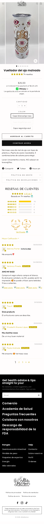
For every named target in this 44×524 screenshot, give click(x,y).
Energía (5, 461)
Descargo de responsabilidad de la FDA (19, 429)
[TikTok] (26, 502)
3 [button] (22, 362)
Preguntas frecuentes (19, 414)
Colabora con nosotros (20, 420)
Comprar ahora (22, 143)
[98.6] (15, 223)
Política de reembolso (30, 492)
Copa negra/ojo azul (22, 128)
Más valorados (9, 465)
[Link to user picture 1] (7, 291)
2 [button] (19, 362)
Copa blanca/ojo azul (22, 122)
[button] (17, 74)
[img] (8, 245)
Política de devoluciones (22, 180)
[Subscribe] (39, 395)
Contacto (32, 449)
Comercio (9, 403)
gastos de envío (13, 91)
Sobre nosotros (35, 453)
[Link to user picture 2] (19, 291)
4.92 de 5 (28, 193)
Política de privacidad (13, 492)
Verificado (20, 232)
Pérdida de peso (9, 453)
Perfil (30, 457)
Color (22, 111)
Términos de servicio (29, 496)
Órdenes (32, 461)
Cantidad (22, 102)
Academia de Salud (17, 409)
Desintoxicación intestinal (14, 449)
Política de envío (22, 175)
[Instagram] (22, 502)
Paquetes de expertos (12, 457)
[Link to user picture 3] (31, 291)
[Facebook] (17, 502)
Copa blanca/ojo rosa (22, 116)
